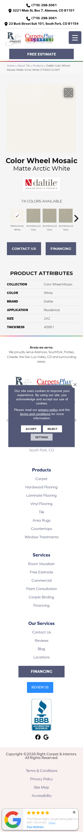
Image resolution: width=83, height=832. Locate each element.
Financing (60, 248)
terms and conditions (35, 414)
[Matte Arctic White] (17, 216)
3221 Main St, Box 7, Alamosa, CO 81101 (43, 10)
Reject (52, 429)
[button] (41, 54)
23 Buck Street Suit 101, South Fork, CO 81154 (43, 23)
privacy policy (48, 410)
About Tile (23, 65)
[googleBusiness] (46, 737)
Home (11, 65)
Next (76, 216)
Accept (31, 429)
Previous (6, 216)
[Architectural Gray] (33, 216)
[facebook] (38, 737)
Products (38, 65)
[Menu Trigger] (75, 37)
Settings (41, 437)
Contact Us (24, 248)
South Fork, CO (41, 450)
